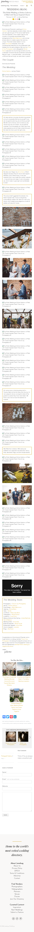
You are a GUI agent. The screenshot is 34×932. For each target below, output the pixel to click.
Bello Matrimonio (17, 38)
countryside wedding (18, 721)
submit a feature (29, 2)
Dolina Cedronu (6, 71)
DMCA (17, 871)
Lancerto (16, 627)
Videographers (17, 889)
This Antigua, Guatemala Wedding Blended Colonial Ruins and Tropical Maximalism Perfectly (9, 681)
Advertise (17, 876)
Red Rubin (11, 629)
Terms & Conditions (17, 873)
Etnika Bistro (13, 609)
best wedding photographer (8, 721)
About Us (17, 866)
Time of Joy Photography (19, 603)
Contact (17, 878)
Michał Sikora (15, 614)
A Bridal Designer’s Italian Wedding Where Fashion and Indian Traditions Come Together (16, 707)
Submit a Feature (17, 912)
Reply (2, 758)
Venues (17, 894)
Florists (17, 896)
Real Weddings (17, 910)
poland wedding (13, 723)
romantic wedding (27, 723)
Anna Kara (8, 43)
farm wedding (26, 721)
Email (10, 779)
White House (18, 623)
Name (4, 772)
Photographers (17, 887)
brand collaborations (28, 1)
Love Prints (13, 616)
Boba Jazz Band (15, 612)
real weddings (20, 723)
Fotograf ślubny (6, 756)
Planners (17, 891)
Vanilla (9, 611)
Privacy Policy (17, 868)
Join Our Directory (17, 899)
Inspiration (17, 907)
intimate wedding (6, 723)
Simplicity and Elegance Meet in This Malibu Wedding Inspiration (23, 679)
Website (5, 786)
